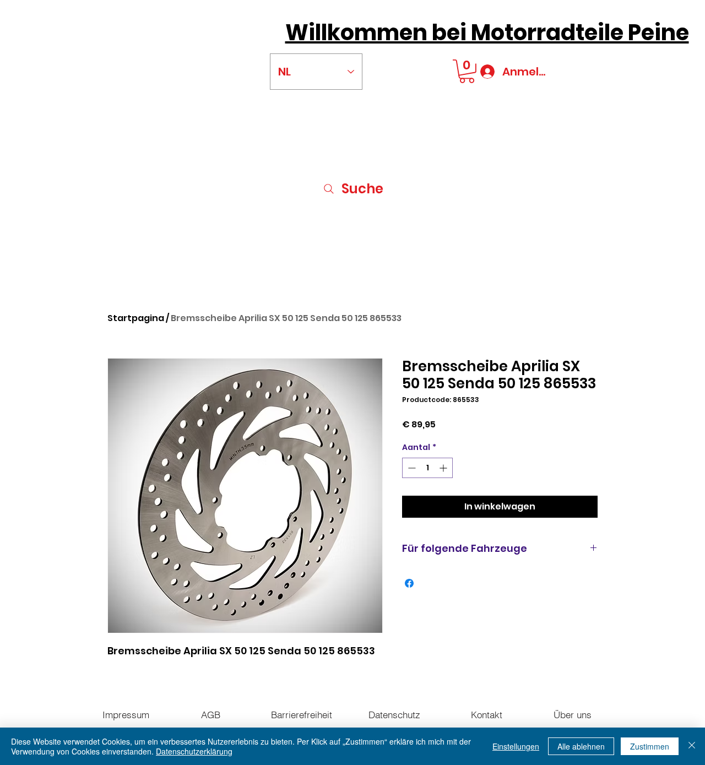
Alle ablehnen (581, 746)
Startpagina (135, 318)
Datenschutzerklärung (194, 751)
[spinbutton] (427, 468)
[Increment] (444, 468)
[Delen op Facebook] (409, 583)
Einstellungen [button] (515, 746)
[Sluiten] (691, 746)
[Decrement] (410, 468)
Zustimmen (649, 746)
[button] (467, 71)
